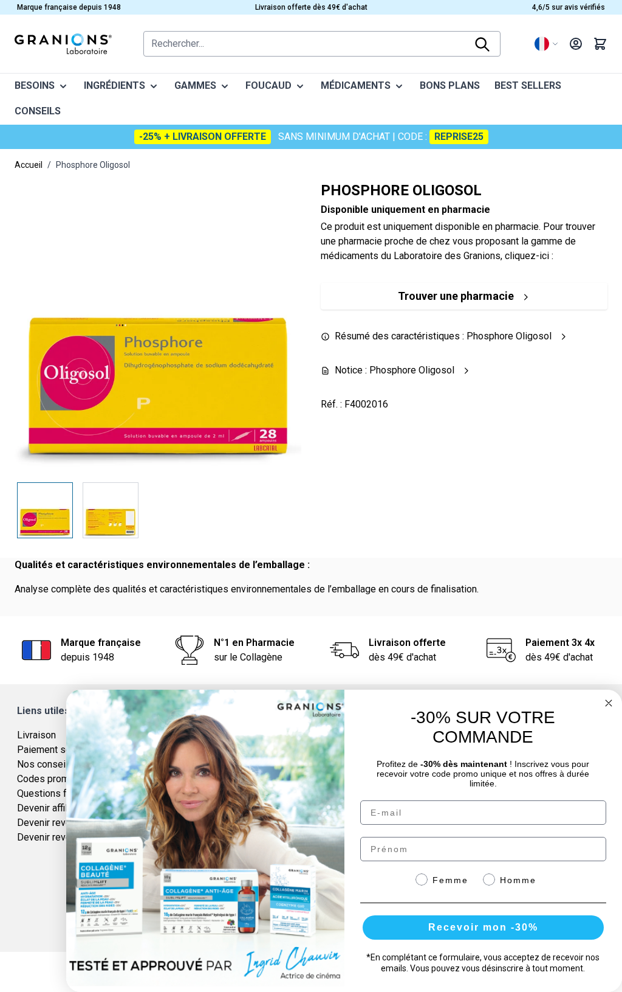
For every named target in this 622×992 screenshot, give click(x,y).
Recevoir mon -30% (483, 927)
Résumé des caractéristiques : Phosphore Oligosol (445, 336)
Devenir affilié (46, 808)
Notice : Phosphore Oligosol (397, 370)
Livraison (36, 735)
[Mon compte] (576, 43)
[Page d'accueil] (63, 43)
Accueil (29, 165)
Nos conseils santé (58, 764)
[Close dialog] (608, 703)
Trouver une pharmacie (456, 296)
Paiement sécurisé (57, 749)
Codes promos (48, 779)
